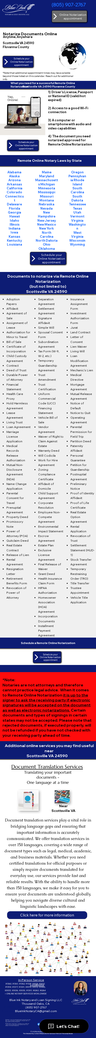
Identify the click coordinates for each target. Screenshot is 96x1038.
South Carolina (77, 190)
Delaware (14, 204)
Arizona (14, 180)
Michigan (47, 184)
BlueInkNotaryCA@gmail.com (36, 1011)
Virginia (77, 220)
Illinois (14, 224)
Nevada (46, 208)
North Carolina (46, 234)
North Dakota (47, 240)
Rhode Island (78, 182)
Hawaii (14, 216)
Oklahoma (46, 249)
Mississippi (46, 192)
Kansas (14, 236)
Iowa (14, 232)
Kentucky (14, 240)
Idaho (14, 220)
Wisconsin (77, 240)
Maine (46, 172)
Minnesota (46, 188)
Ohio (46, 244)
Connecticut (14, 198)
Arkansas (14, 184)
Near (63, 806)
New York (46, 228)
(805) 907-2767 (69, 4)
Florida (14, 208)
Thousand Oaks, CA (36, 1003)
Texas (77, 208)
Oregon (77, 172)
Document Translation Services (47, 767)
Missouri (46, 196)
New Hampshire (46, 214)
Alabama (14, 172)
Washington (77, 226)
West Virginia (77, 234)
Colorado (14, 192)
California (14, 188)
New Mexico (46, 224)
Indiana (14, 228)
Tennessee (77, 204)
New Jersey (46, 220)
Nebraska (46, 204)
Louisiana (14, 244)
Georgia (14, 212)
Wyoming (77, 244)
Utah (77, 212)
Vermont (77, 216)
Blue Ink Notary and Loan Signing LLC (35, 1000)
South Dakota (77, 198)
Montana (46, 200)
